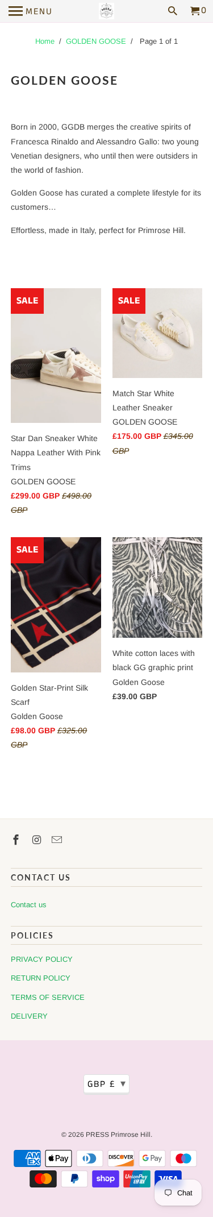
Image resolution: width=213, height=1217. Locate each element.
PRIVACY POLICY (42, 959)
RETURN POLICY (40, 978)
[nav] (31, 11)
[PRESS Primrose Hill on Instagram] (37, 840)
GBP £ (107, 1084)
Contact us (29, 904)
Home (45, 41)
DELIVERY (29, 1016)
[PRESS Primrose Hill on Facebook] (17, 840)
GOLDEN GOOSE (96, 41)
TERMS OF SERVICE (48, 997)
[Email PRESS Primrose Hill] (58, 840)
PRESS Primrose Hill (118, 1135)
